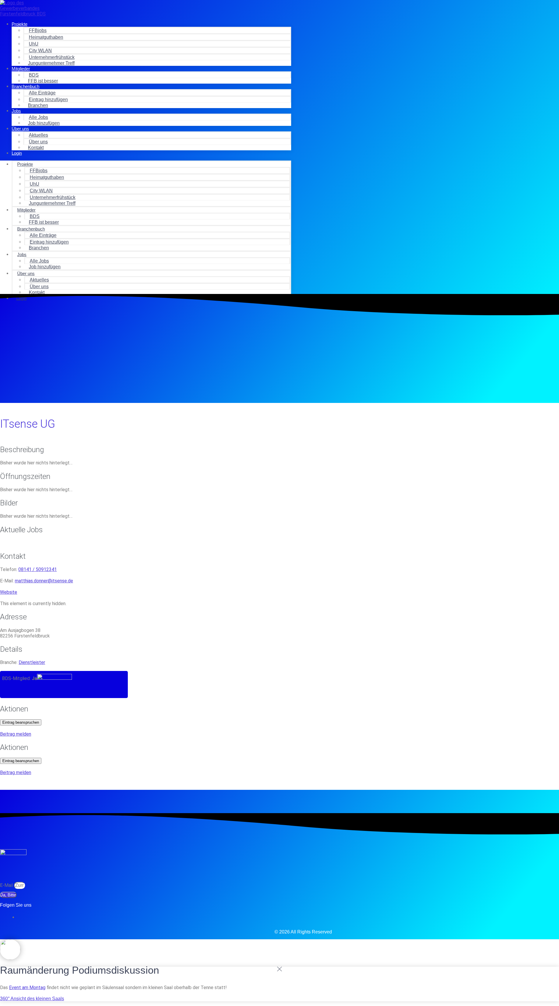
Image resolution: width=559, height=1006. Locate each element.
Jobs (16, 110)
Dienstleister (32, 662)
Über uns (20, 128)
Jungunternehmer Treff (51, 63)
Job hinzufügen (44, 123)
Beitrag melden (15, 734)
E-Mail (7, 885)
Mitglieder (21, 68)
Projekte (19, 24)
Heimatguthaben (46, 37)
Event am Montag (27, 987)
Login (17, 153)
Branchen (38, 105)
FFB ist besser (43, 80)
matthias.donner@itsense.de (44, 581)
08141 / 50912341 (37, 569)
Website (8, 592)
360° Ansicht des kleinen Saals (32, 998)
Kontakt (36, 147)
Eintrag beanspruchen (20, 722)
